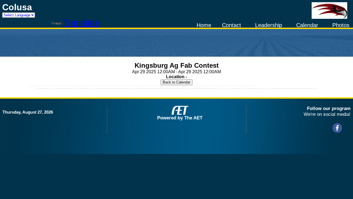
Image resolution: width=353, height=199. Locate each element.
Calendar (307, 25)
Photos (340, 25)
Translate (81, 23)
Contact (231, 25)
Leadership (268, 25)
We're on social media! (327, 114)
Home (204, 25)
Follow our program (329, 108)
